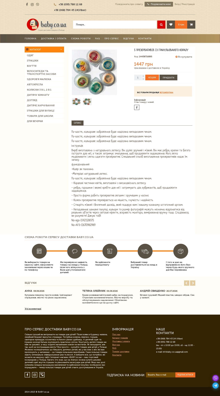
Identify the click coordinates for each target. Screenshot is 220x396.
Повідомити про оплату (129, 4)
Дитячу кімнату (38, 95)
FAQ (97, 38)
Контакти (144, 38)
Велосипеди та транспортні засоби (41, 72)
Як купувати (184, 56)
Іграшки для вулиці (40, 110)
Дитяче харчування (40, 105)
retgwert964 (166, 92)
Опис (77, 122)
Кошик (152, 77)
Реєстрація (188, 4)
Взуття (31, 65)
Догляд (32, 100)
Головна (31, 38)
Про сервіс (111, 38)
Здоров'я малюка (39, 79)
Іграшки (32, 60)
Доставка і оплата (54, 38)
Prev (186, 283)
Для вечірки (35, 121)
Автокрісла (35, 84)
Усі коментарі (33, 308)
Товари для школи (40, 116)
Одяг (30, 55)
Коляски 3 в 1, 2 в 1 (39, 89)
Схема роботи (81, 38)
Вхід (177, 4)
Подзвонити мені (160, 4)
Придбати (168, 78)
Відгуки (128, 38)
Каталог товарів (120, 338)
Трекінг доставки (120, 351)
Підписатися (185, 375)
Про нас (116, 334)
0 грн (181, 24)
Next (192, 283)
